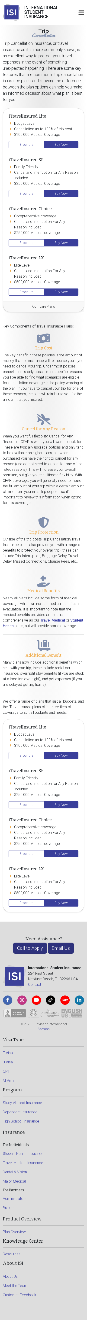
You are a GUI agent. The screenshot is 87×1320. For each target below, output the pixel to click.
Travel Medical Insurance (23, 1163)
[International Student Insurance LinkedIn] (79, 1000)
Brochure (26, 144)
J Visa (8, 1062)
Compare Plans (43, 306)
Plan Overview (14, 1232)
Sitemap (44, 1029)
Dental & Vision (15, 1172)
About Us (10, 1276)
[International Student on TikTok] (50, 1000)
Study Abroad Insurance (22, 1103)
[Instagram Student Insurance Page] (22, 1000)
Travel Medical (52, 620)
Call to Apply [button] (30, 948)
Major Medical (14, 1181)
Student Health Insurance (23, 1153)
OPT (6, 1071)
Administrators (14, 1198)
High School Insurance (21, 1121)
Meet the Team (15, 1286)
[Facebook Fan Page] (7, 1000)
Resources (11, 1254)
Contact (34, 984)
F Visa (8, 1053)
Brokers (9, 1208)
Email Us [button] (61, 948)
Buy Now (61, 144)
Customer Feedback (19, 1295)
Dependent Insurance (20, 1112)
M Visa (8, 1080)
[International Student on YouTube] (36, 1000)
